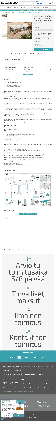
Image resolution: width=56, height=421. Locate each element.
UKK (4, 419)
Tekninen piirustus (32, 53)
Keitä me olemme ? (33, 417)
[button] (31, 30)
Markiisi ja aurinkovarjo (34, 7)
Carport (23, 7)
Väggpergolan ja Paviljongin (43, 406)
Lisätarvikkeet (46, 7)
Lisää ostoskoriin (43, 49)
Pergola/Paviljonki (41, 404)
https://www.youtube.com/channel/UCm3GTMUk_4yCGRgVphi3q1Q (17, 251)
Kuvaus (24, 53)
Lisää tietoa (28, 74)
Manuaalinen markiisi (25, 405)
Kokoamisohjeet (41, 53)
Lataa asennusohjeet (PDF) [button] (28, 214)
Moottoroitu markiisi (42, 402)
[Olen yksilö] (49, 2)
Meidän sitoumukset (33, 419)
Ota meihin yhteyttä (7, 417)
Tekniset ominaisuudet (16, 53)
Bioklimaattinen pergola (12, 7)
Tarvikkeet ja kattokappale (43, 405)
